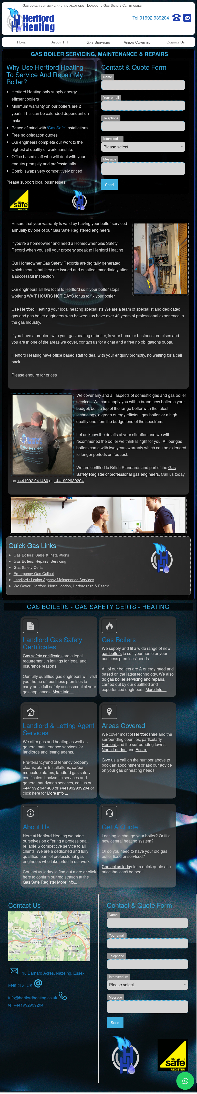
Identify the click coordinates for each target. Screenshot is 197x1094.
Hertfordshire (146, 734)
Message (109, 159)
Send (109, 184)
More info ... (63, 692)
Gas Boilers (119, 639)
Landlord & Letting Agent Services (58, 728)
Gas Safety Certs (28, 567)
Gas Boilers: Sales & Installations (41, 555)
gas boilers (112, 653)
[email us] (187, 18)
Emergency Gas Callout (34, 573)
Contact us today (117, 866)
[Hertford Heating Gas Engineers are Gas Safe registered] (18, 200)
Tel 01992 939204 (150, 17)
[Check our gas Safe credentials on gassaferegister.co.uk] (173, 1055)
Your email (111, 97)
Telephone (110, 117)
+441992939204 (69, 480)
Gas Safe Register (39, 882)
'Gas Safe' (56, 128)
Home (21, 42)
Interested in (112, 138)
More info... (67, 882)
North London (59, 585)
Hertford (39, 585)
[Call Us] (176, 18)
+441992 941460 (32, 480)
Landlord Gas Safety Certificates (52, 642)
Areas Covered (137, 42)
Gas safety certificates (43, 656)
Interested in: (118, 976)
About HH (59, 42)
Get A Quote (120, 826)
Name (107, 76)
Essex (103, 585)
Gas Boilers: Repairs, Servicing (40, 561)
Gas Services (98, 42)
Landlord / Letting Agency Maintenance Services (54, 579)
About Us (36, 826)
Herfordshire (83, 585)
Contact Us (176, 42)
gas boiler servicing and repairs (135, 679)
